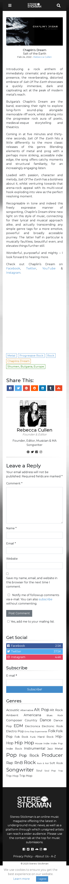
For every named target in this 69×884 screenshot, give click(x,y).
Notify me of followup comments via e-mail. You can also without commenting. (32, 599)
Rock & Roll (42, 763)
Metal (59, 748)
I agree (42, 878)
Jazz (50, 748)
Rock (30, 762)
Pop (11, 755)
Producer (52, 755)
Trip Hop (25, 775)
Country (31, 720)
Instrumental (34, 748)
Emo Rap (29, 731)
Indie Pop (57, 743)
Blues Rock (55, 715)
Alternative (26, 710)
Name (11, 528)
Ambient (12, 715)
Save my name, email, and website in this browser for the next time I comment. (31, 582)
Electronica (32, 726)
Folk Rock (21, 736)
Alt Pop (41, 709)
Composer (14, 720)
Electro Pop (15, 731)
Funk (33, 736)
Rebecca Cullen (42, 57)
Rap (9, 763)
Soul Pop (50, 770)
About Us (41, 856)
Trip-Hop (12, 775)
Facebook (13, 268)
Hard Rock (46, 736)
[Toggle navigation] (11, 5)
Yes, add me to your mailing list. (32, 621)
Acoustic (12, 710)
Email (11, 543)
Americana (32, 715)
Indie (46, 743)
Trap (60, 771)
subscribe (45, 599)
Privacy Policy (23, 856)
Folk (51, 731)
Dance (45, 720)
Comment (14, 483)
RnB (18, 762)
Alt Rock (56, 710)
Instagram (13, 272)
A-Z (53, 856)
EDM (18, 725)
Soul (39, 770)
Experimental (41, 731)
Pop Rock (29, 755)
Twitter (31, 268)
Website (12, 558)
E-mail (11, 675)
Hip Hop (24, 742)
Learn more (21, 878)
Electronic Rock (52, 726)
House (38, 743)
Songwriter (20, 770)
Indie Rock (14, 748)
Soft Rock (56, 763)
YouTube (49, 268)
